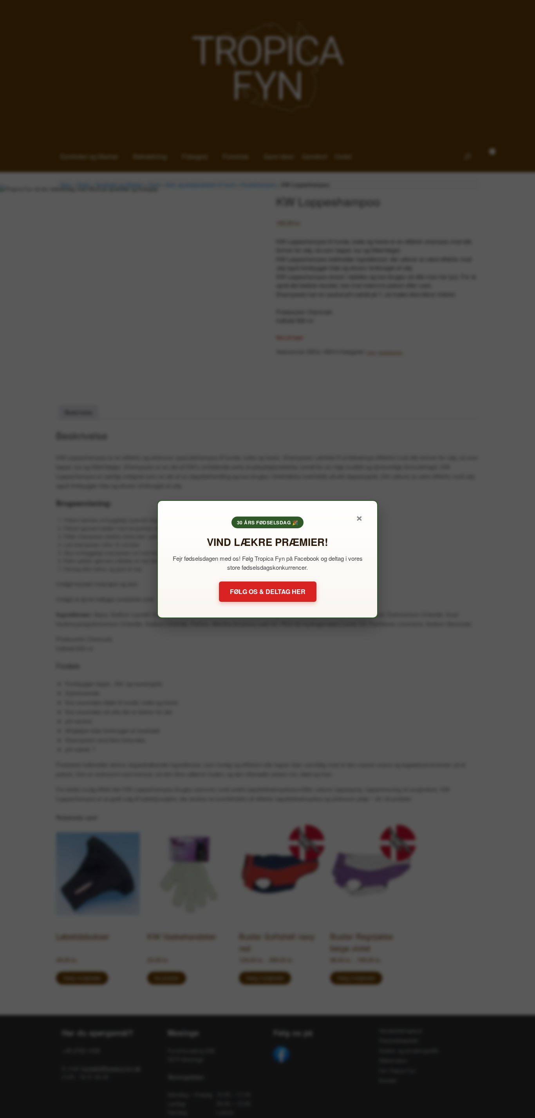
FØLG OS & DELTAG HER (267, 591)
